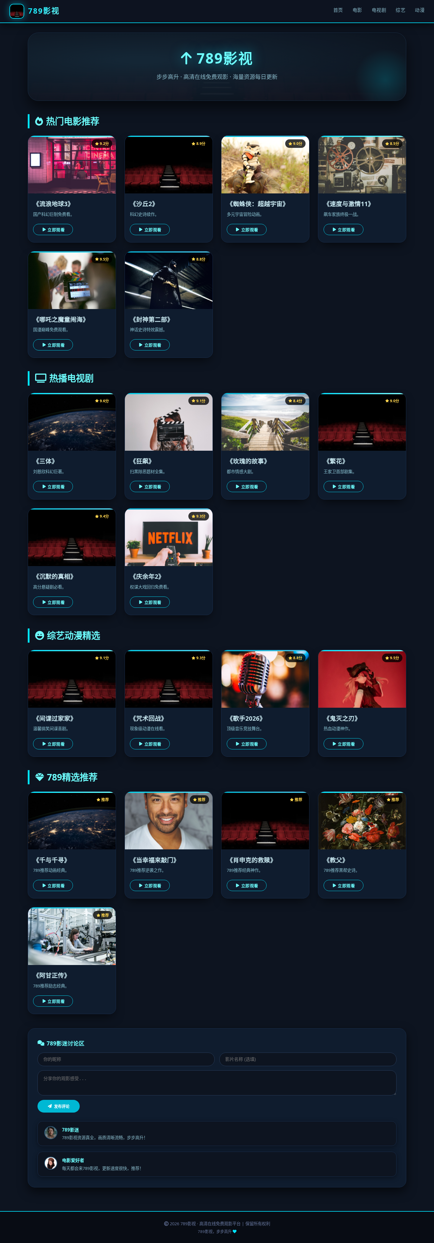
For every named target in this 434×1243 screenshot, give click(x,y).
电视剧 (379, 10)
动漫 (420, 10)
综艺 (400, 10)
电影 (357, 10)
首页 (338, 10)
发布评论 (61, 1106)
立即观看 (56, 229)
